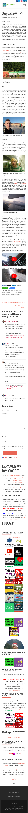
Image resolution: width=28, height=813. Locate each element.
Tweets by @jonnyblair (14, 737)
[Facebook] (17, 1)
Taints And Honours (17, 480)
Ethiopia (16, 183)
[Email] (26, 1)
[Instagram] (21, 1)
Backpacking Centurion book (14, 475)
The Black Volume (17, 482)
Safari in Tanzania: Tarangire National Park (13, 302)
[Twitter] (19, 1)
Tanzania (23, 183)
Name (4, 432)
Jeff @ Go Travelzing (11, 321)
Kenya (16, 292)
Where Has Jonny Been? (14, 537)
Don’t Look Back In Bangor (17, 477)
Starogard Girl (17, 487)
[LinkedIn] (24, 1)
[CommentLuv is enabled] (10, 457)
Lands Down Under (17, 478)
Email (4, 437)
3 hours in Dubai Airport (16, 52)
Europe (12, 292)
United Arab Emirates (7, 294)
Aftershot (16, 486)
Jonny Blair (8, 343)
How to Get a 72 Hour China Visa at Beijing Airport (20, 305)
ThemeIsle (20, 809)
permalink (4, 296)
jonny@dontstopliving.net (14, 796)
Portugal (20, 292)
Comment (5, 413)
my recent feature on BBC (17, 38)
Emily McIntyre (9, 362)
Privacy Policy (9, 448)
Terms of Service (18, 448)
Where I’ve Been (16, 241)
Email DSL (15, 750)
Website (4, 441)
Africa (16, 290)
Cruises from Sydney (14, 769)
